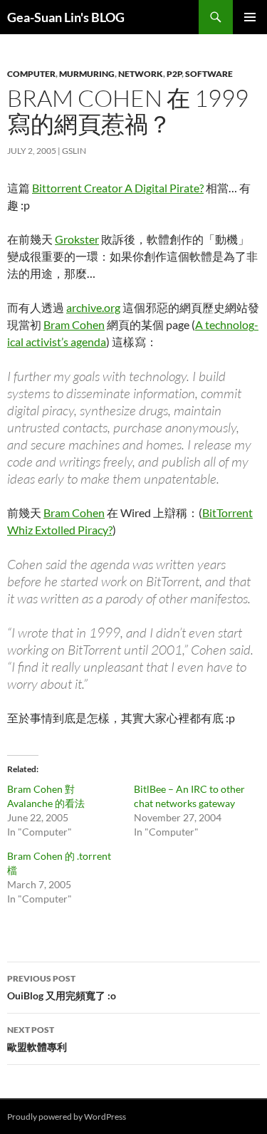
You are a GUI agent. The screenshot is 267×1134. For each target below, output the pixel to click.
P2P (174, 73)
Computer (31, 73)
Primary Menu (250, 17)
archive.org (93, 307)
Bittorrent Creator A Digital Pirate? (118, 187)
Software (209, 73)
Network (140, 73)
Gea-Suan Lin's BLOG (66, 17)
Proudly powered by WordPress (66, 1116)
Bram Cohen (74, 324)
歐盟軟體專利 (37, 1038)
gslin (74, 150)
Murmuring (87, 73)
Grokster (77, 239)
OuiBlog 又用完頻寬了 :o (61, 987)
